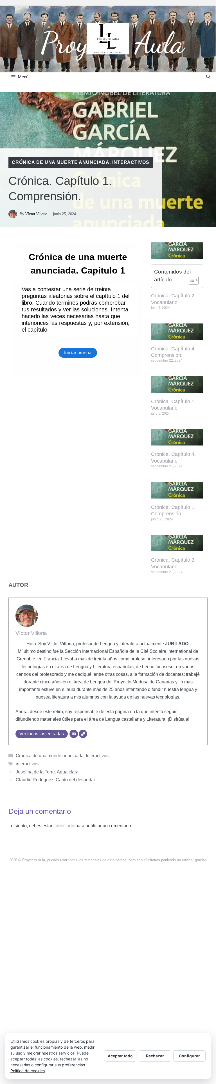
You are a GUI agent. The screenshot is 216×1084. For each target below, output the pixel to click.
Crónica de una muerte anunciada (60, 162)
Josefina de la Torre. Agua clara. (48, 772)
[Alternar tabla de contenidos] (190, 280)
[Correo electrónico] (73, 734)
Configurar (189, 1055)
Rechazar (155, 1055)
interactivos (27, 763)
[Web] (83, 734)
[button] (208, 76)
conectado (63, 825)
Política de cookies (27, 1070)
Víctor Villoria (36, 214)
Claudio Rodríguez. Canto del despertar (55, 779)
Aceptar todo (120, 1055)
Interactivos (131, 162)
